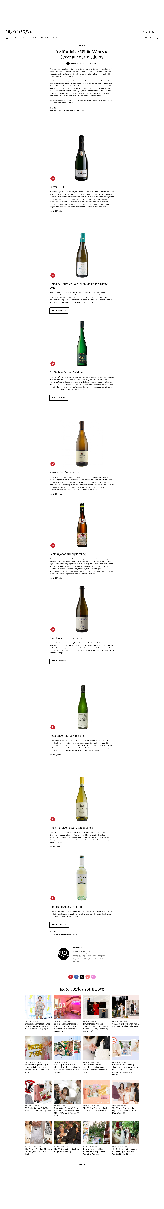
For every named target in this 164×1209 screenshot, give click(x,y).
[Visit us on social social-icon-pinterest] (146, 32)
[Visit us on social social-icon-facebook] (150, 32)
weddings (82, 45)
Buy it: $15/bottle (59, 310)
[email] (3, 45)
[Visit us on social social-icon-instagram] (153, 32)
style (15, 38)
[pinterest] (3, 24)
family (33, 38)
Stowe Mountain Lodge (90, 750)
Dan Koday (75, 63)
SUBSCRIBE (147, 38)
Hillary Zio (77, 91)
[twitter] (82, 977)
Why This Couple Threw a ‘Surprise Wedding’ (67, 110)
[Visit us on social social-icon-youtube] (157, 32)
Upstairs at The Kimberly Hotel (100, 81)
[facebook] (76, 977)
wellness (44, 38)
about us (57, 38)
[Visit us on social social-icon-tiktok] (143, 32)
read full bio (76, 961)
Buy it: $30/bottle (59, 397)
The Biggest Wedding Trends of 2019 (63, 934)
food (24, 38)
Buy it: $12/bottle (59, 924)
